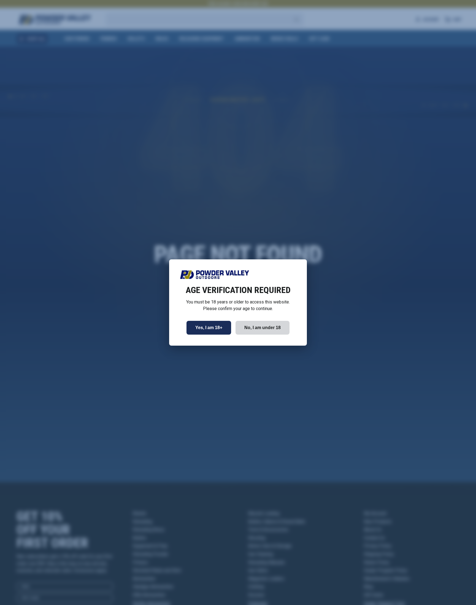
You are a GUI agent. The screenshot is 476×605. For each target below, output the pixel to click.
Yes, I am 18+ (208, 327)
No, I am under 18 (262, 327)
